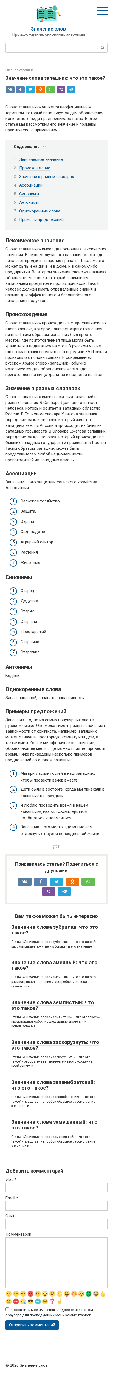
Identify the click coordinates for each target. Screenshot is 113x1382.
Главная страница (19, 70)
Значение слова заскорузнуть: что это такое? (55, 1045)
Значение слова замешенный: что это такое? (54, 1125)
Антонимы (29, 202)
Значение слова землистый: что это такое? (52, 1005)
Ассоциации (31, 185)
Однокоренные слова (39, 211)
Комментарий (18, 1234)
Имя (10, 1179)
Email (11, 1197)
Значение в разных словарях (46, 176)
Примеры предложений (41, 219)
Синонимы (29, 193)
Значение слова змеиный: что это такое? (54, 965)
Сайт (10, 1216)
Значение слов (48, 29)
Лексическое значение (41, 159)
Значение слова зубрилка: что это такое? (54, 930)
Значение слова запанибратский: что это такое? (53, 1085)
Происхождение (34, 167)
